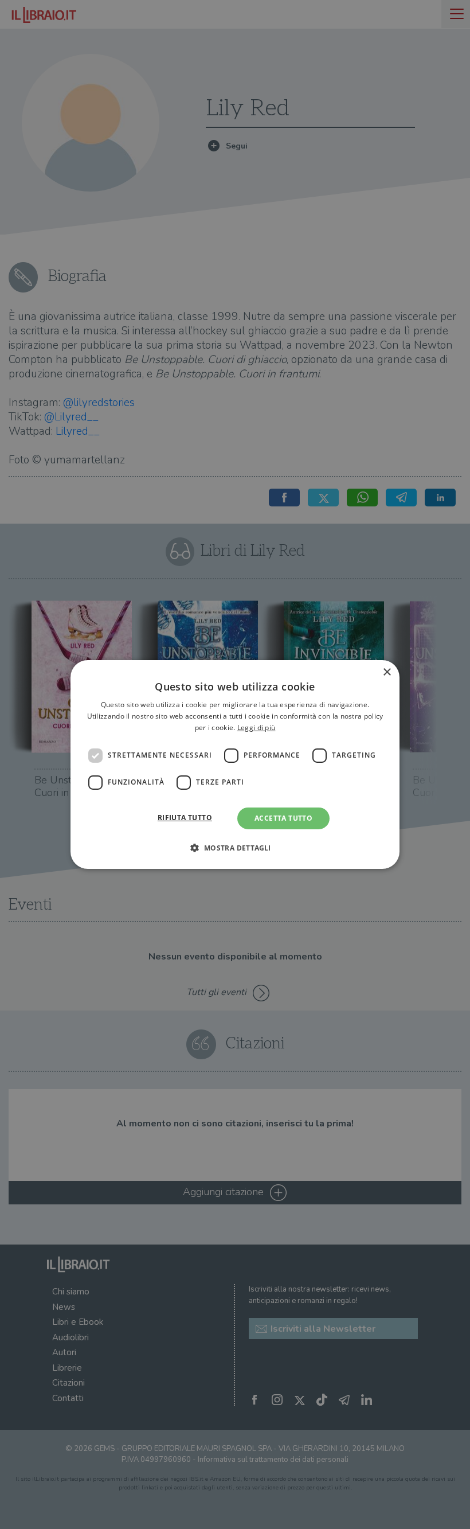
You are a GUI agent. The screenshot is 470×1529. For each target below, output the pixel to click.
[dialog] (234, 764)
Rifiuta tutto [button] (185, 817)
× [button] (386, 672)
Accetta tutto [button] (283, 818)
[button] (235, 848)
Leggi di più (256, 727)
